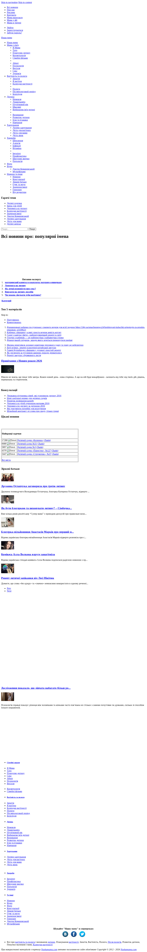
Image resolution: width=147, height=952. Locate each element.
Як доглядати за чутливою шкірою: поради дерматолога (34, 353)
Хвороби (11, 138)
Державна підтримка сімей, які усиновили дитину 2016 (34, 395)
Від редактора (19, 192)
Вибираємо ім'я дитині (24, 109)
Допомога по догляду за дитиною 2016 (26, 406)
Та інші (10, 895)
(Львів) (47, 440)
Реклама (11, 12)
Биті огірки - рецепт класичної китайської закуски (31, 347)
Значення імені (20, 187)
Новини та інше (15, 174)
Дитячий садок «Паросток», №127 (34, 450)
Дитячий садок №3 (26, 447)
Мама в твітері (14, 23)
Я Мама (16, 47)
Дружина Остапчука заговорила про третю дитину (33, 486)
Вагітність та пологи (17, 76)
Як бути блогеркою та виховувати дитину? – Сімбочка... (36, 508)
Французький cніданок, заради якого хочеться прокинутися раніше (39, 340)
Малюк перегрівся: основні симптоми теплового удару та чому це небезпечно (45, 345)
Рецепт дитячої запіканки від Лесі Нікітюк (27, 578)
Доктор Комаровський (24, 169)
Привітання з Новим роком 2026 (21, 360)
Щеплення (18, 140)
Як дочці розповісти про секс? (20, 288)
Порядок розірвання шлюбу (20, 401)
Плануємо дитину (21, 53)
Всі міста (6, 460)
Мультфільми (19, 171)
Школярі (17, 107)
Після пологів (114, 942)
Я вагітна (17, 81)
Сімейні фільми (20, 58)
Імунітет (17, 153)
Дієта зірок (18, 135)
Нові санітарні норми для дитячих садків (27, 398)
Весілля (16, 68)
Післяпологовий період (24, 91)
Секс (15, 71)
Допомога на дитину (17, 208)
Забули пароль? (14, 33)
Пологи (16, 89)
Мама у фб (12, 20)
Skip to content (25, 2)
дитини (51, 942)
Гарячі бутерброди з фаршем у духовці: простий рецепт (34, 350)
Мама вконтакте (15, 17)
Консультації (19, 179)
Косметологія (19, 55)
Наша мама (6, 37)
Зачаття (16, 78)
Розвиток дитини (21, 117)
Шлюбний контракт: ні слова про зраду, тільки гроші (33, 411)
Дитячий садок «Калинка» (30, 440)
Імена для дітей (14, 206)
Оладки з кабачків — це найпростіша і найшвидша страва (35, 337)
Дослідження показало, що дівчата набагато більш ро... (36, 687)
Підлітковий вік (20, 104)
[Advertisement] (22, 640)
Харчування (13, 125)
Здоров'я (17, 73)
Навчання (17, 122)
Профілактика (19, 156)
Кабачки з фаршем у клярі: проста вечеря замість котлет (34, 332)
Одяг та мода (19, 184)
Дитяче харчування (22, 127)
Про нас (11, 10)
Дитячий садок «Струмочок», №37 (34, 454)
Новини (17, 176)
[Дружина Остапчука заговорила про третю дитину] (7, 480)
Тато (15, 50)
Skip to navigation (9, 2)
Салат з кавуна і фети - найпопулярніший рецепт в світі (34, 335)
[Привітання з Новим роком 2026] (7, 372)
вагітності (74, 942)
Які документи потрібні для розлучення (26, 408)
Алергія (16, 143)
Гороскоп (17, 189)
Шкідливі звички (21, 158)
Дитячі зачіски (14, 224)
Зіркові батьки (20, 182)
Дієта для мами (20, 133)
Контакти (11, 15)
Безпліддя (17, 94)
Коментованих (14, 322)
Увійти (10, 27)
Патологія (17, 161)
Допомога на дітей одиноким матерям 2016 (28, 403)
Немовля (17, 99)
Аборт (16, 63)
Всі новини (12, 7)
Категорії (6, 301)
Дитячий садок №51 (27, 443)
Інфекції (17, 146)
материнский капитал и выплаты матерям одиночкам (33, 282)
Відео (9, 166)
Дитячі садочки (14, 203)
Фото (9, 164)
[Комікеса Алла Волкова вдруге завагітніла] (7, 549)
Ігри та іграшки (20, 120)
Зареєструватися (15, 30)
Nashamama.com (49, 949)
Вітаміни (17, 148)
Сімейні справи (13, 762)
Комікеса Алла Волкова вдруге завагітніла (28, 554)
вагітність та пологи (25, 942)
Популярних (13, 320)
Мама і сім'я (13, 45)
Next (9, 591)
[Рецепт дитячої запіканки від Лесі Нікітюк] (7, 572)
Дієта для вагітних (22, 130)
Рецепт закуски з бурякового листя (24, 355)
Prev (9, 588)
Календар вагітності (22, 84)
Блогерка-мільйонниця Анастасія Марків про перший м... (37, 531)
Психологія (18, 66)
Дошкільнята (19, 102)
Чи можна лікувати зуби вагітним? (23, 295)
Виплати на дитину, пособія (19, 292)
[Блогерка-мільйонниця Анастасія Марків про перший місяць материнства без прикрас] (7, 526)
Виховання (18, 115)
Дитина (10, 96)
